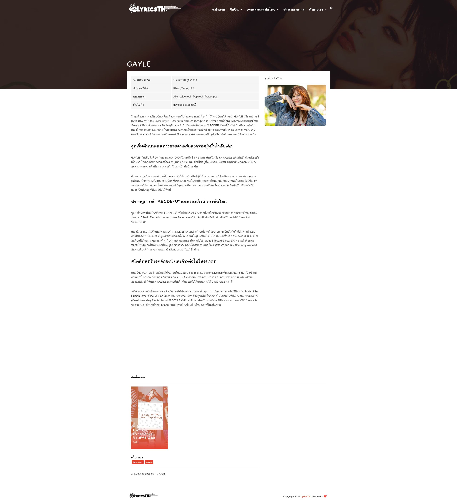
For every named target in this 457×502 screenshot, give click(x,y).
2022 (136, 442)
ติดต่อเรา (316, 9)
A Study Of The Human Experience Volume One (147, 432)
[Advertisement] (228, 343)
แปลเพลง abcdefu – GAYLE (149, 473)
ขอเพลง (149, 462)
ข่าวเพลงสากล (294, 9)
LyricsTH (305, 496)
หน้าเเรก (218, 9)
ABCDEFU (214, 125)
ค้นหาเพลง (137, 462)
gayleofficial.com (183, 104)
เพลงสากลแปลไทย (261, 9)
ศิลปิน (234, 9)
